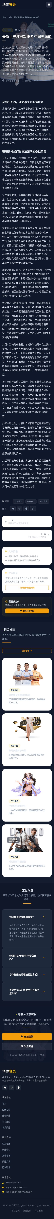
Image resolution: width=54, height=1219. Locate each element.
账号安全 (6, 1115)
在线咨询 (28, 1036)
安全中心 (6, 1149)
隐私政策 (6, 1167)
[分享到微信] (13, 508)
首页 (4, 17)
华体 (9, 1071)
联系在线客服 (28, 611)
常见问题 (6, 1127)
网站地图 (39, 1210)
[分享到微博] (19, 508)
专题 (10, 17)
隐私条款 (16, 1210)
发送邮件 (28, 1046)
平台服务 (6, 1121)
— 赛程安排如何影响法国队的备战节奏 (22, 560)
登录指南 (6, 1109)
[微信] (4, 1087)
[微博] (11, 1087)
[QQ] (18, 1087)
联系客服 (6, 1143)
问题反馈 (6, 1161)
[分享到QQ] (26, 508)
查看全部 (26, 651)
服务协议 (27, 1210)
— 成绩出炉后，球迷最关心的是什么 (21, 556)
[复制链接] (33, 508)
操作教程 (6, 1155)
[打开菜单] (49, 5)
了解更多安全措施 (27, 587)
